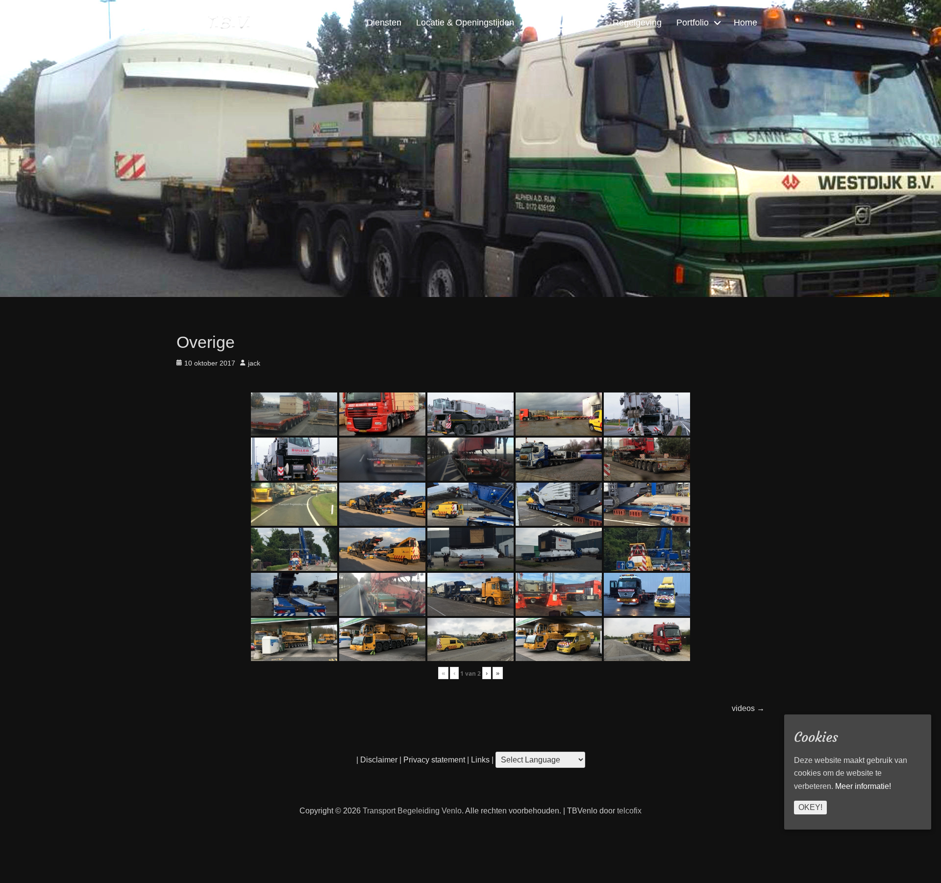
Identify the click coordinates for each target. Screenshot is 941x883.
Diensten (384, 22)
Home (745, 22)
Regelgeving (637, 22)
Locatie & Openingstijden (465, 22)
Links (479, 760)
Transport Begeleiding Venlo (412, 811)
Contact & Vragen (563, 22)
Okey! (810, 808)
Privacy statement (434, 760)
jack (254, 363)
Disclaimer (378, 760)
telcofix (629, 811)
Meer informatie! (863, 787)
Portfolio (692, 22)
